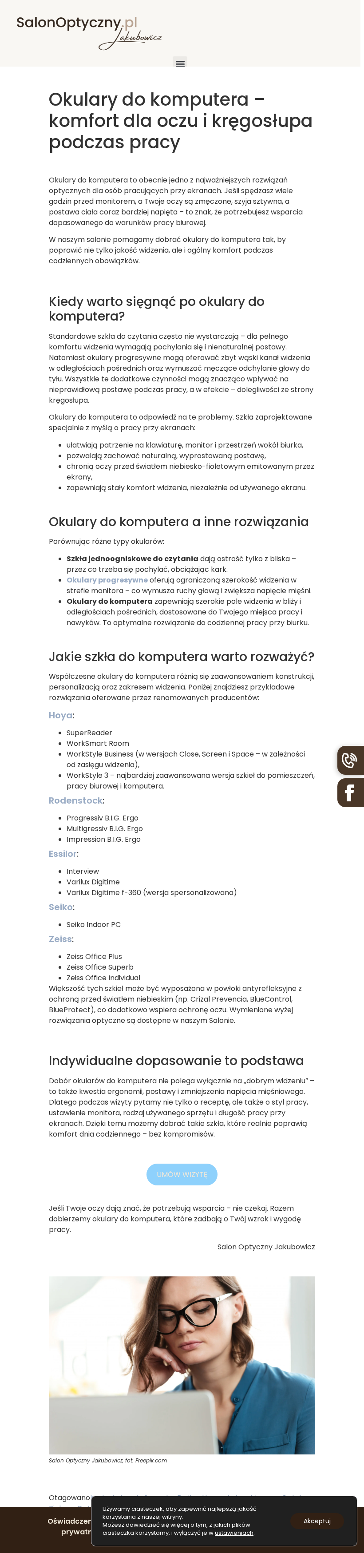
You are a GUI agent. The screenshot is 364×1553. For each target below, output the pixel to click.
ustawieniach (234, 1533)
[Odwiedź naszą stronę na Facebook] (350, 792)
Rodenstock (76, 800)
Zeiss (60, 939)
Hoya (60, 715)
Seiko (61, 907)
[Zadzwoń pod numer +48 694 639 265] (350, 760)
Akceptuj (317, 1521)
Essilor (63, 854)
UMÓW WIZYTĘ (182, 1174)
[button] (180, 63)
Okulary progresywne (107, 580)
